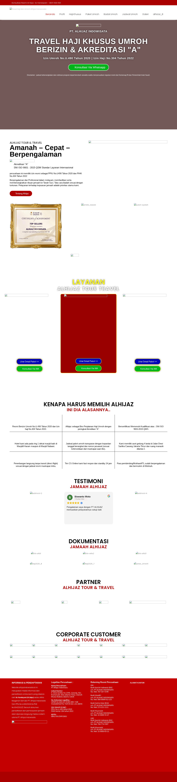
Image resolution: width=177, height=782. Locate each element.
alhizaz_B (158, 14)
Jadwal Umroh (130, 14)
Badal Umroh (111, 14)
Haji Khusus (75, 14)
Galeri (145, 14)
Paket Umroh (92, 14)
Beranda (50, 14)
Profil (62, 14)
